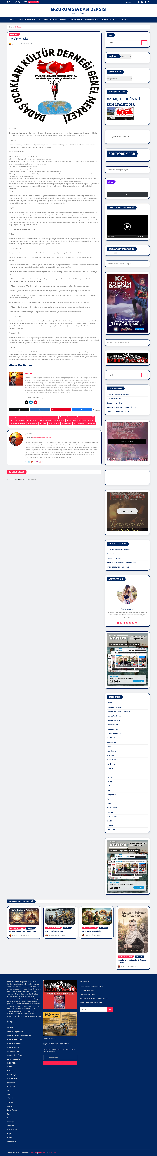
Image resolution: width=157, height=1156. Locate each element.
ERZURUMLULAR (112, 729)
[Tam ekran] (145, 236)
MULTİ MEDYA (112, 760)
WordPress (33, 1153)
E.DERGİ (109, 703)
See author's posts (33, 397)
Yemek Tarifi (111, 830)
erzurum (35, 417)
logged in (19, 479)
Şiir (108, 773)
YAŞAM (63, 20)
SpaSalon (110, 786)
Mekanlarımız (91, 20)
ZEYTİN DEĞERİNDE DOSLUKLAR (118, 412)
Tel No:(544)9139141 (127, 511)
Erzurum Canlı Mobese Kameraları (118, 712)
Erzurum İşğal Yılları (113, 720)
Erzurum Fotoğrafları (114, 716)
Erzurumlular (50, 20)
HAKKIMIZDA (111, 742)
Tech (108, 799)
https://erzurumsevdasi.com (42, 438)
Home (11, 27)
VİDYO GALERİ (112, 817)
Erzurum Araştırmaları (29, 20)
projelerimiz (111, 764)
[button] (127, 226)
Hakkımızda (18, 27)
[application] (127, 226)
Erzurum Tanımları (18, 420)
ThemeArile (52, 1153)
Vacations (110, 812)
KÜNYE (109, 747)
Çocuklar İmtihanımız (114, 399)
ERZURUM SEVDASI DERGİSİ (78, 9)
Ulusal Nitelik (55, 424)
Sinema (109, 777)
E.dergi (14, 417)
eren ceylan (24, 417)
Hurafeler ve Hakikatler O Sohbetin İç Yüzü (121, 407)
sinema (44, 424)
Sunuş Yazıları (111, 795)
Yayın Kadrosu (80, 424)
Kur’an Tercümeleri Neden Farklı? (118, 394)
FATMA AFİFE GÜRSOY (114, 733)
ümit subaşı (67, 424)
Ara (110, 181)
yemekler (92, 424)
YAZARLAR (121, 20)
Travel (109, 803)
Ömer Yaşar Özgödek (18, 424)
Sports (109, 790)
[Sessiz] (142, 236)
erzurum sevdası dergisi (86, 417)
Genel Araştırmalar (74, 420)
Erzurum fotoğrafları (68, 417)
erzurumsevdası (46, 420)
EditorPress (42, 1153)
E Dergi (12, 20)
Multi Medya (107, 20)
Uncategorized (112, 808)
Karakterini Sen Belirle (114, 403)
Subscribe (60, 1063)
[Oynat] (109, 236)
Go (144, 43)
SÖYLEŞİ (109, 782)
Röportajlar (75, 20)
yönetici (14, 44)
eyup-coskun (60, 420)
